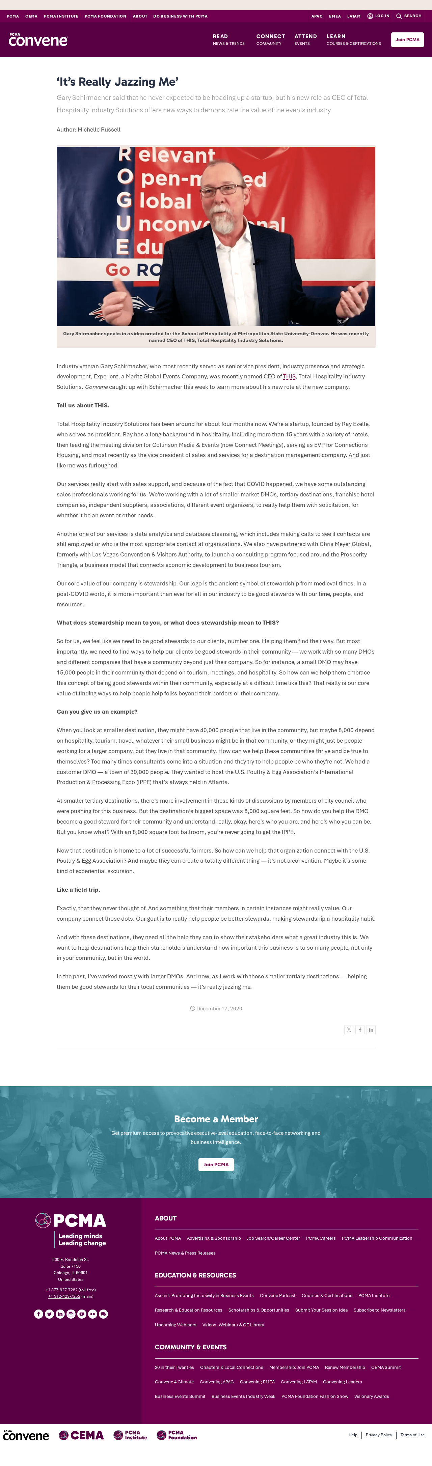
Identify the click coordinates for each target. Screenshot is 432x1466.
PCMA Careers (321, 1238)
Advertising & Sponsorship (214, 1238)
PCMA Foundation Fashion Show (314, 1396)
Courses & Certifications (327, 1295)
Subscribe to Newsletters (380, 1310)
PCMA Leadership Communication (377, 1238)
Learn (354, 39)
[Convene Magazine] (38, 39)
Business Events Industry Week (243, 1396)
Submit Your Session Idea (321, 1310)
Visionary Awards (371, 1396)
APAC (317, 16)
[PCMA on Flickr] (92, 1314)
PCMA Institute (61, 16)
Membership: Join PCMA (294, 1367)
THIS (289, 376)
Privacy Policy (379, 1435)
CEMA (31, 16)
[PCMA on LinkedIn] (60, 1314)
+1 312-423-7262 (64, 1296)
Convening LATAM (299, 1382)
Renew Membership (345, 1367)
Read (229, 39)
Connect (270, 39)
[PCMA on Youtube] (81, 1314)
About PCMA (168, 1238)
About (140, 16)
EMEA (335, 16)
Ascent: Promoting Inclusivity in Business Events (204, 1295)
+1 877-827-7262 (62, 1290)
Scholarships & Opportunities (258, 1310)
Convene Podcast (278, 1295)
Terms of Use (413, 1435)
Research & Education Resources (188, 1310)
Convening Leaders (342, 1382)
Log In (382, 15)
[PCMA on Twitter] (49, 1314)
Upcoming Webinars (175, 1325)
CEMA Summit (386, 1367)
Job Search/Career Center (273, 1238)
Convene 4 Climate (174, 1382)
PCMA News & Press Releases (185, 1253)
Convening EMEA (257, 1382)
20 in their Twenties (174, 1367)
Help (353, 1435)
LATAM (354, 16)
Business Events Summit (180, 1396)
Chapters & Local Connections (231, 1367)
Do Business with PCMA (180, 16)
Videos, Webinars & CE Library (233, 1325)
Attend (306, 39)
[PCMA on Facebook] (38, 1314)
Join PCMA (408, 39)
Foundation (106, 16)
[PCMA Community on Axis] (103, 1314)
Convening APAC (217, 1382)
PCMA (13, 16)
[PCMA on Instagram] (71, 1314)
